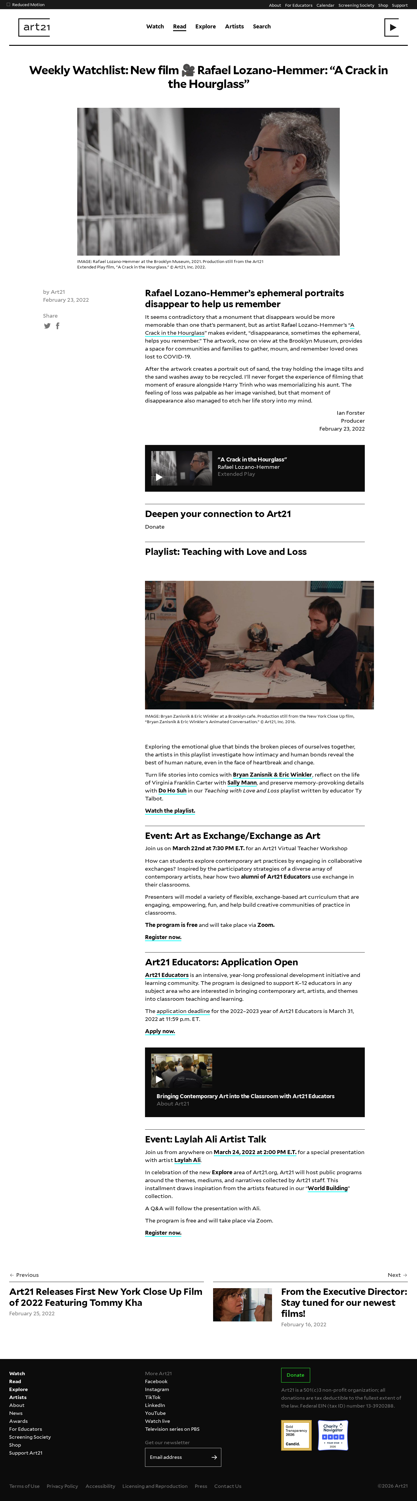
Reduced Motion (28, 4)
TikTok (153, 1397)
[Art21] (34, 27)
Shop (383, 5)
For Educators (299, 5)
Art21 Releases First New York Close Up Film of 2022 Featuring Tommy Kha (105, 1297)
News (16, 1413)
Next (394, 1275)
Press (201, 1486)
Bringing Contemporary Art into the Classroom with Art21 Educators (245, 1096)
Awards (18, 1421)
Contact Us (227, 1486)
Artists (234, 26)
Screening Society (356, 5)
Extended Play (236, 474)
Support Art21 (25, 1453)
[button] (391, 27)
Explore (205, 26)
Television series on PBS (172, 1429)
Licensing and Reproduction (155, 1486)
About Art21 (173, 1103)
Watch (155, 26)
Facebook (156, 1381)
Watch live (157, 1421)
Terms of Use (24, 1486)
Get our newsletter (167, 1442)
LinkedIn (155, 1405)
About (275, 5)
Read (179, 26)
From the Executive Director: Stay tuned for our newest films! (344, 1302)
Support (400, 5)
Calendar (326, 5)
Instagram (157, 1389)
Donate (155, 526)
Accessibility (100, 1486)
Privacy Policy (62, 1486)
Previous (27, 1275)
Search (262, 26)
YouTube (155, 1413)
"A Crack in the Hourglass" (252, 459)
